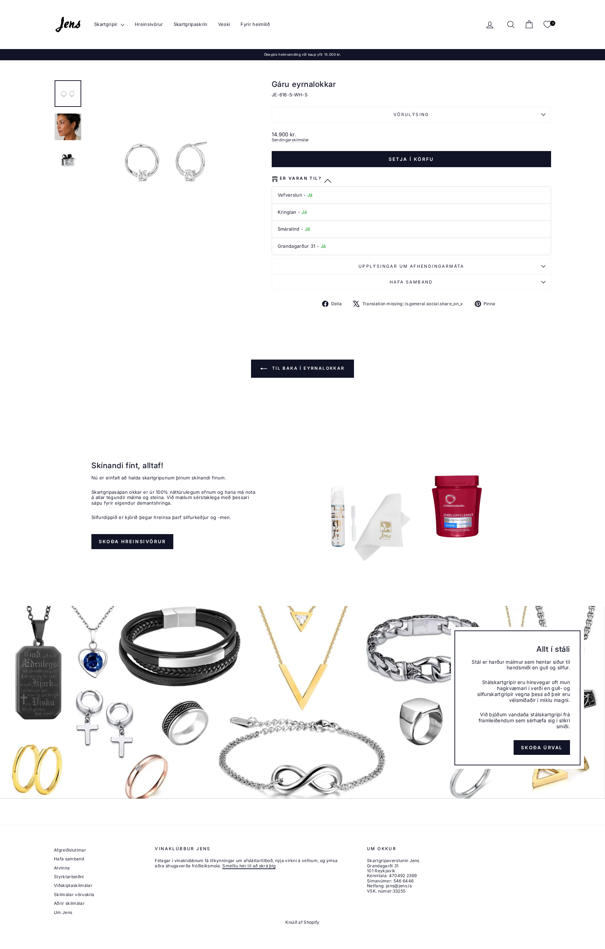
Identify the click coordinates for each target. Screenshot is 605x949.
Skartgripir (106, 24)
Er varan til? (301, 178)
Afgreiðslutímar (70, 850)
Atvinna (62, 868)
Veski (224, 24)
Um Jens (63, 912)
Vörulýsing (411, 114)
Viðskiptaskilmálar (73, 885)
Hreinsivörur (149, 24)
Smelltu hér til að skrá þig (249, 865)
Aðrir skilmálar (69, 903)
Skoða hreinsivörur (132, 541)
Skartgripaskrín (191, 24)
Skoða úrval (542, 747)
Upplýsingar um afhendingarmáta (411, 266)
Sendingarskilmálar (290, 139)
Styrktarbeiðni (69, 876)
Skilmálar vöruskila (74, 894)
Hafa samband (411, 282)
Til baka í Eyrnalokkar (307, 368)
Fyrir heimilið (255, 24)
